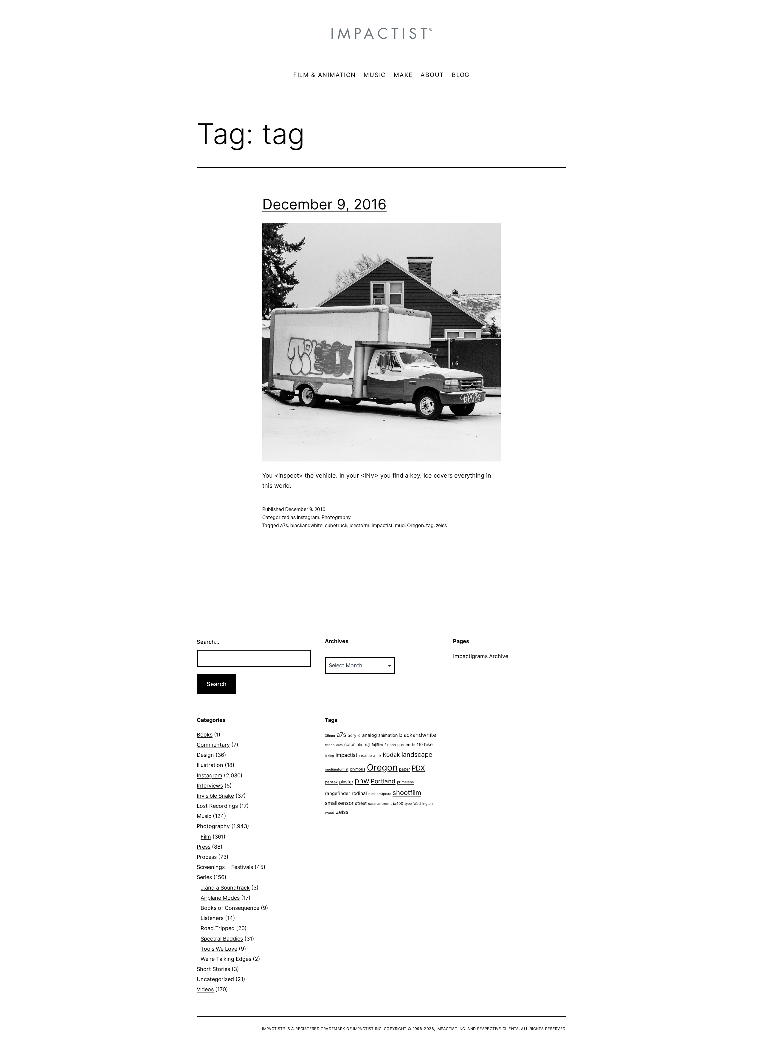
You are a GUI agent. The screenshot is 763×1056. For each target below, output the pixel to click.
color (349, 744)
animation (388, 735)
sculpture (384, 794)
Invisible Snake (215, 796)
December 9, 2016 (324, 204)
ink (379, 756)
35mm (330, 736)
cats (339, 745)
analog (369, 735)
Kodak (391, 754)
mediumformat (336, 769)
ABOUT (432, 74)
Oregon (415, 525)
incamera (367, 755)
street (361, 803)
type (408, 804)
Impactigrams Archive (480, 656)
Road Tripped (218, 928)
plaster (346, 782)
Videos (205, 989)
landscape (416, 754)
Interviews (210, 785)
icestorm (359, 525)
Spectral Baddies (222, 938)
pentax (331, 781)
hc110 (417, 744)
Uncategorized (215, 979)
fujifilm (377, 744)
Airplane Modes (220, 898)
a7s (284, 525)
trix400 (396, 803)
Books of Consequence (230, 908)
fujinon (390, 744)
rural (371, 794)
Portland (383, 781)
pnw (362, 780)
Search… (208, 642)
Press (203, 847)
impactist (382, 525)
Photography (336, 517)
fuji (367, 744)
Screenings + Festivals (225, 867)
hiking (329, 756)
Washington (423, 804)
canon (330, 745)
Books (205, 734)
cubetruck (336, 525)
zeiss (441, 525)
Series (204, 877)
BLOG (461, 74)
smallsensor (339, 803)
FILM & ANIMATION (324, 74)
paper (404, 769)
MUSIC (375, 74)
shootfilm (407, 792)
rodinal (359, 793)
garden (403, 744)
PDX (418, 768)
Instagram (308, 517)
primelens (405, 782)
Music (204, 816)
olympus (357, 769)
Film (206, 836)
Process (207, 857)
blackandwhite (306, 525)
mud (400, 525)
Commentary (213, 745)
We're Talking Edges (226, 959)
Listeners (212, 918)
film (360, 744)
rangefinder (337, 793)
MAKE (403, 74)
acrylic (354, 735)
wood (329, 812)
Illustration (210, 765)
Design (205, 755)
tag (430, 525)
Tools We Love (219, 949)
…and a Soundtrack (225, 887)
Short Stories (213, 969)
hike (428, 744)
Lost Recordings (217, 806)
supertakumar (378, 804)
